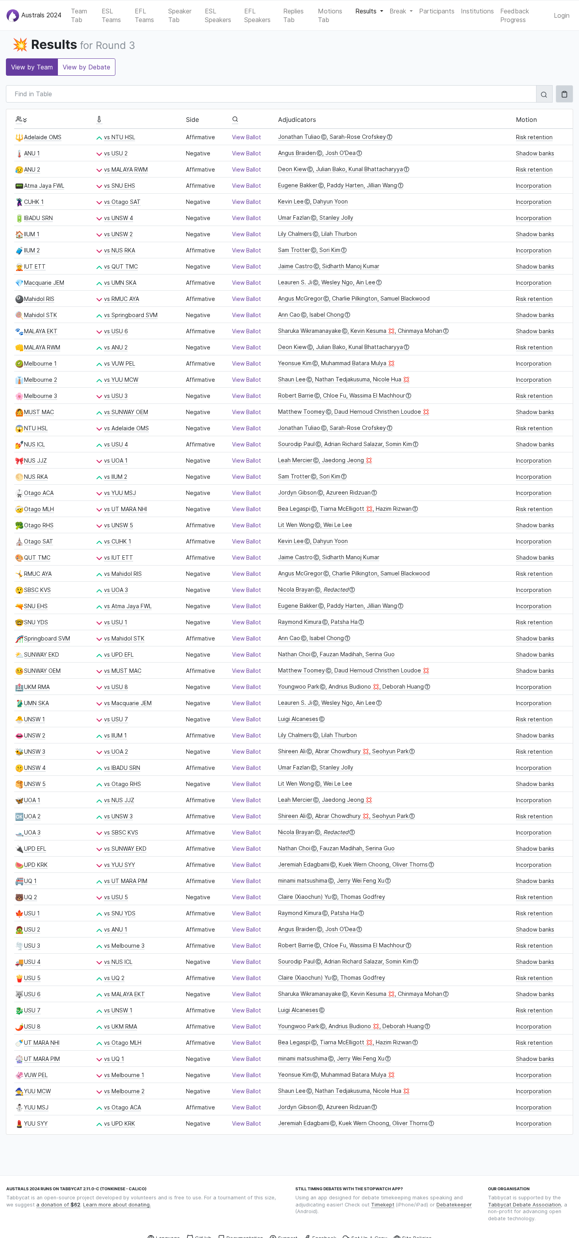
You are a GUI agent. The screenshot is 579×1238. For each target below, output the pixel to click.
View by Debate (86, 67)
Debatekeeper (454, 1205)
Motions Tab (330, 15)
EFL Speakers (257, 15)
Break (399, 11)
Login (562, 15)
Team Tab (79, 15)
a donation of (58, 1205)
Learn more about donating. (117, 1205)
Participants (437, 11)
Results (367, 11)
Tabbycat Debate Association (524, 1205)
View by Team (32, 67)
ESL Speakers (218, 15)
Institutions (477, 11)
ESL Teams (111, 15)
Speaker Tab (179, 15)
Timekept (382, 1205)
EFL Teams (144, 15)
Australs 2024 (40, 15)
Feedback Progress (514, 15)
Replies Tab (293, 15)
